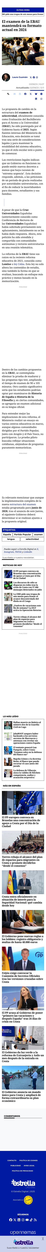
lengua (11, 539)
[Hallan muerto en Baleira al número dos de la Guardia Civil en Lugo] (8, 725)
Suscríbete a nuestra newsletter (18, 557)
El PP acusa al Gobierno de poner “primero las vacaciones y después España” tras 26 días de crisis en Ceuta (22, 1017)
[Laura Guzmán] (6, 77)
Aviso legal (29, 1166)
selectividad (32, 539)
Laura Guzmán (20, 77)
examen (38, 534)
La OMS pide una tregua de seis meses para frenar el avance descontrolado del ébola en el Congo (26, 597)
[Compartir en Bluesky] (36, 93)
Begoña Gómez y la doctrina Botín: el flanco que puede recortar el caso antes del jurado (27, 762)
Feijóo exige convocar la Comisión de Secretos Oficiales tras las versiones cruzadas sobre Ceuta (22, 977)
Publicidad (15, 1166)
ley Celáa (19, 264)
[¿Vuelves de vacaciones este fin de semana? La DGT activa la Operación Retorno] (8, 608)
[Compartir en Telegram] (41, 93)
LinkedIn (28, 551)
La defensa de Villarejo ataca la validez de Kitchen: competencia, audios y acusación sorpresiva (26, 774)
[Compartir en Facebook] (25, 93)
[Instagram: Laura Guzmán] (36, 77)
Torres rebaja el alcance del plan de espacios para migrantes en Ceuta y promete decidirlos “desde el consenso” (27, 621)
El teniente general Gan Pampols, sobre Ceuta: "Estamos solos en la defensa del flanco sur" (27, 751)
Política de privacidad (22, 1171)
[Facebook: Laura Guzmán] (33, 77)
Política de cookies (29, 1161)
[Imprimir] (20, 93)
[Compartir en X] (30, 93)
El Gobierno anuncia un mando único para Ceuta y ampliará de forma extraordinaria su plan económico (21, 1096)
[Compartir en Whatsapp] (41, 98)
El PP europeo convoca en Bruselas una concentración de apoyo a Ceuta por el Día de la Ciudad (27, 575)
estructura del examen (23, 504)
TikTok (18, 551)
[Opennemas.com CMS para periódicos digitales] (23, 1235)
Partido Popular (22, 534)
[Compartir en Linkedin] (36, 98)
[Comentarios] (8, 93)
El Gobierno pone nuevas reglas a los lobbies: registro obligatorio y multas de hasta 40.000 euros (22, 939)
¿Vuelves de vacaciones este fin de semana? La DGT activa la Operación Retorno (27, 608)
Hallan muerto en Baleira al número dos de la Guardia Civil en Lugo (27, 724)
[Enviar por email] (14, 93)
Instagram (9, 551)
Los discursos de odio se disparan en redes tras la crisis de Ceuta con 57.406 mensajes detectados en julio (27, 586)
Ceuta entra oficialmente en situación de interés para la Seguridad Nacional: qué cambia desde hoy (22, 901)
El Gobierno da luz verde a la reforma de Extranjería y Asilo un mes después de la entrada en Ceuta (23, 1057)
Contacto (11, 1161)
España (7, 534)
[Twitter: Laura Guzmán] (30, 77)
